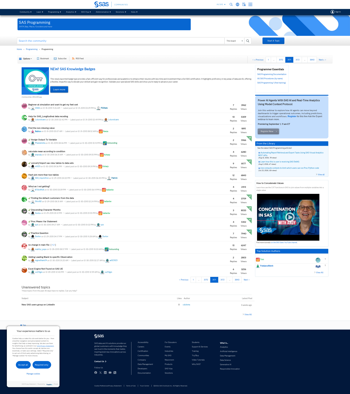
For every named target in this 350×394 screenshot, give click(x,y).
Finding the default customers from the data (52, 198)
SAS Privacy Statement (45, 346)
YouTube (110, 372)
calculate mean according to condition (46, 151)
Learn (39, 12)
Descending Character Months (46, 209)
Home (19, 49)
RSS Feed (80, 58)
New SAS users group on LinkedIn (38, 304)
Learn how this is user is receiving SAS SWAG (280, 161)
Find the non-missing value (41, 128)
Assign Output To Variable (44, 139)
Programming (53, 12)
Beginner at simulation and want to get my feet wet (53, 104)
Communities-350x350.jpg (32, 97)
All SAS (220, 4)
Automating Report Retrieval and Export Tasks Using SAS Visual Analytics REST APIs (290, 154)
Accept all (23, 364)
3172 (298, 60)
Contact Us (244, 4)
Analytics (70, 12)
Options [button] (26, 58)
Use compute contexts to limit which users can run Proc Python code (290, 168)
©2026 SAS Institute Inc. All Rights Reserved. (171, 386)
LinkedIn (105, 372)
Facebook (95, 372)
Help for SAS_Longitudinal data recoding (48, 116)
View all (321, 174)
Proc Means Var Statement (44, 221)
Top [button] (24, 325)
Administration (102, 12)
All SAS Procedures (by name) (270, 78)
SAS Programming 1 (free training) (271, 83)
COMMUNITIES (121, 4)
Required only (41, 364)
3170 (281, 60)
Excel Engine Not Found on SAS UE (45, 268)
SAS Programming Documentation (271, 74)
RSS (114, 372)
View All (248, 314)
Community (25, 12)
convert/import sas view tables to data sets (52, 163)
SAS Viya (85, 12)
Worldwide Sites (237, 4)
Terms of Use (131, 386)
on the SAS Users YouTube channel (284, 242)
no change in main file (39, 245)
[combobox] (134, 40)
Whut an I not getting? (39, 186)
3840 (312, 60)
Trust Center (144, 386)
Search (231, 4)
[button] (35, 81)
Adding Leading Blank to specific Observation (50, 257)
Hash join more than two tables (43, 174)
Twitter (100, 372)
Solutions (120, 12)
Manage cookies (33, 374)
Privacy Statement (115, 386)
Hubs (133, 12)
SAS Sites (250, 4)
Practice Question (39, 233)
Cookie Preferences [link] (101, 386)
